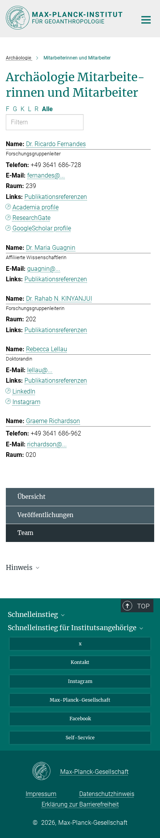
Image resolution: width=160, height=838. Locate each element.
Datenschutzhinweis (106, 794)
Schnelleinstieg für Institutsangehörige (73, 628)
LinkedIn (23, 391)
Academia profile (35, 207)
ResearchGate (31, 217)
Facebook (80, 718)
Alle (47, 109)
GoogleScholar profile (41, 228)
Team (25, 533)
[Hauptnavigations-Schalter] (146, 20)
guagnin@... (43, 268)
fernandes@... (46, 175)
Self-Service (80, 737)
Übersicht (31, 496)
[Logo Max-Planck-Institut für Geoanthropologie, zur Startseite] (65, 18)
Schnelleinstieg (33, 614)
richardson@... (47, 444)
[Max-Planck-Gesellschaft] (46, 771)
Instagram (26, 402)
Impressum (41, 794)
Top (143, 606)
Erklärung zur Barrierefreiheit (80, 804)
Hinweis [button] (20, 567)
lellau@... (39, 370)
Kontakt (80, 662)
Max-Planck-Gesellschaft (80, 700)
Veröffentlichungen (45, 515)
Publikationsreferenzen (55, 196)
